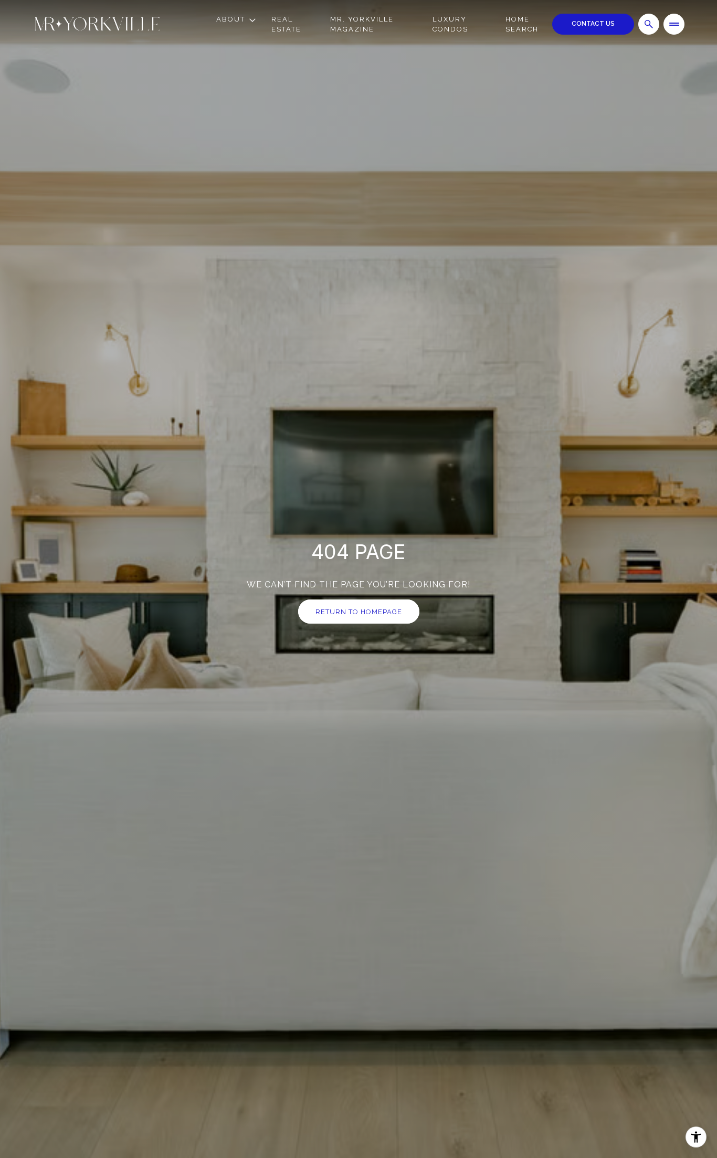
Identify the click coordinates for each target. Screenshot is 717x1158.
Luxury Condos (450, 24)
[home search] (648, 24)
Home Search (522, 24)
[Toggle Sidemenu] (673, 24)
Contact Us (593, 23)
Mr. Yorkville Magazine (362, 24)
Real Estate (286, 24)
